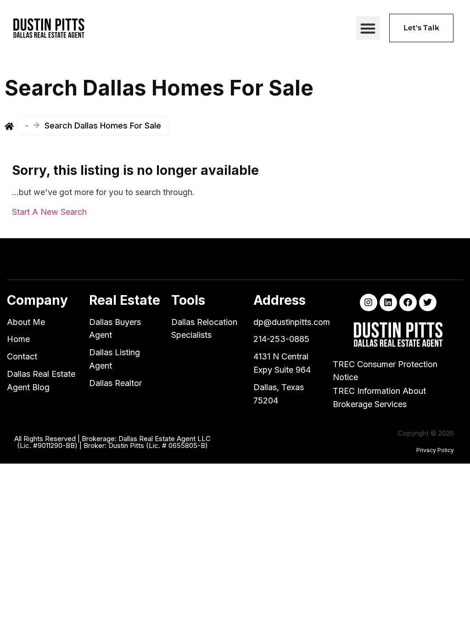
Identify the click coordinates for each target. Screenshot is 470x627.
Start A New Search (49, 212)
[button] (368, 28)
